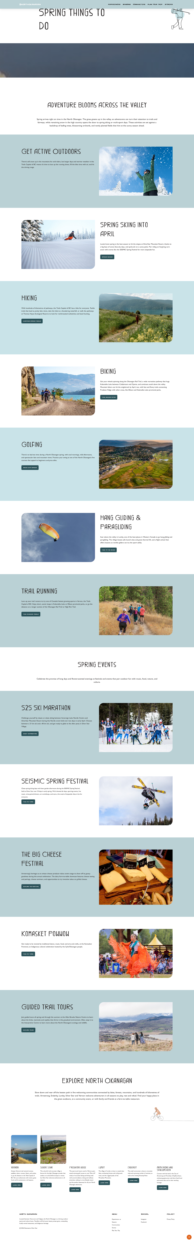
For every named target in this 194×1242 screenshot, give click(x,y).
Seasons (127, 4)
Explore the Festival (31, 886)
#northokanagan (30, 4)
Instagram (143, 1219)
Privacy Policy (170, 1219)
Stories (169, 4)
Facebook (144, 1222)
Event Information (30, 733)
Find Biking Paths (109, 397)
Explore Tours (28, 1030)
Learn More (17, 1185)
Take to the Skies (108, 550)
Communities (139, 4)
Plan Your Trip (155, 4)
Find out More (28, 801)
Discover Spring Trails (32, 321)
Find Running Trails (31, 614)
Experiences (114, 4)
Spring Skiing (107, 257)
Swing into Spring (30, 467)
